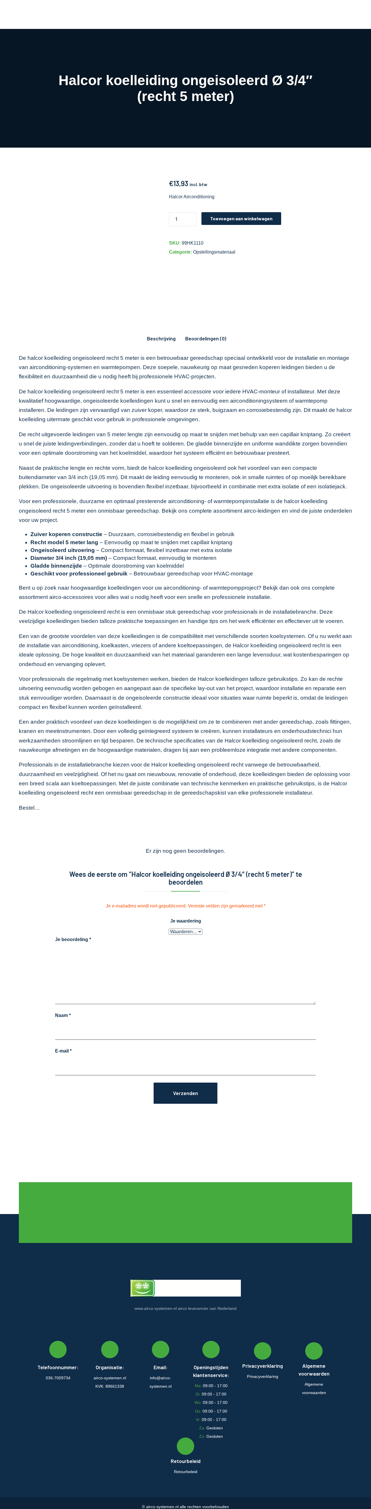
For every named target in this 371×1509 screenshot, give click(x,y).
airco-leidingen (262, 511)
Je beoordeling (73, 939)
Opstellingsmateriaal (214, 252)
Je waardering (185, 920)
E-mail (63, 1050)
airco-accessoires (71, 597)
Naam (63, 1015)
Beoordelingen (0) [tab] (205, 338)
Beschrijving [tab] (161, 338)
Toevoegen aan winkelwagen (241, 218)
